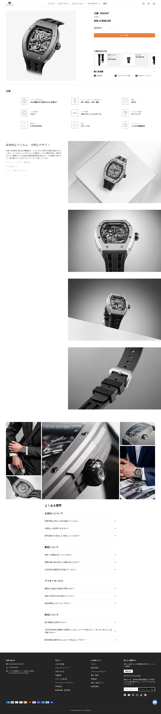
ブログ (93, 664)
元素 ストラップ (112, 55)
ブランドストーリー (62, 668)
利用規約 (94, 679)
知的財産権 (94, 686)
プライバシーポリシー (98, 671)
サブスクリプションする (146, 689)
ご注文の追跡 (59, 664)
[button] (124, 41)
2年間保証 (58, 686)
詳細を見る (128, 671)
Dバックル (138, 55)
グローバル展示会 (61, 679)
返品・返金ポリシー (97, 683)
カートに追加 (124, 35)
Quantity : (98, 28)
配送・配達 (94, 675)
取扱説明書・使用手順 (62, 690)
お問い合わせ (59, 671)
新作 (105, 3)
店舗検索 (58, 675)
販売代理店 (94, 668)
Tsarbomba (78, 710)
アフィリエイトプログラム (64, 683)
